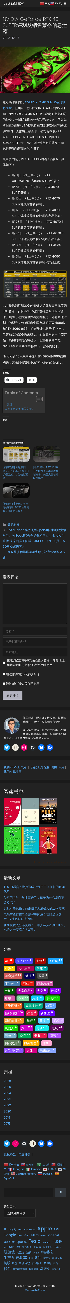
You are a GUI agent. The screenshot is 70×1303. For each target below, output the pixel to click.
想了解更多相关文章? (20, 409)
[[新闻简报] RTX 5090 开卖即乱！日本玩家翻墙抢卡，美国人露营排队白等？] (46, 454)
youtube (46, 1242)
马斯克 (45, 1269)
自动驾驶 (24, 1263)
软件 (7, 1268)
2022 (7, 1105)
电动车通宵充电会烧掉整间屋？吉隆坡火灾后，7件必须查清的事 (33, 916)
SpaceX (22, 1242)
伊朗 (17, 1247)
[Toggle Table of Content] (38, 399)
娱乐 (55, 990)
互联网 (55, 960)
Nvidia (43, 1235)
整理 (31, 1013)
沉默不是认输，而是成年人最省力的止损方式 (34, 908)
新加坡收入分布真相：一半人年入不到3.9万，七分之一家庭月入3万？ (35, 927)
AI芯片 (12, 1229)
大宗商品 (25, 990)
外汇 (9, 990)
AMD (20, 1229)
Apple (44, 1228)
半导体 (11, 983)
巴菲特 (57, 1247)
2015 (7, 1123)
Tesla (35, 1241)
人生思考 (25, 968)
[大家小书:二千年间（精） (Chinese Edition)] (30, 824)
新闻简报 (13, 1020)
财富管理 (31, 1043)
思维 (37, 998)
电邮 (31, 1258)
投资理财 (13, 1005)
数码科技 (14, 524)
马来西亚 (47, 1050)
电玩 (57, 1028)
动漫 (29, 975)
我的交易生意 (13, 772)
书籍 (40, 960)
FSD (56, 1229)
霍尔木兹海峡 (20, 1269)
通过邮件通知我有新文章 (22, 684)
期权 (58, 1020)
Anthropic (29, 1229)
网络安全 (57, 1258)
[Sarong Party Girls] (48, 852)
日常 (44, 1020)
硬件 (37, 1258)
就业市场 (47, 1247)
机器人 (11, 1028)
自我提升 (12, 1043)
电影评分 (58, 767)
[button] (60, 3)
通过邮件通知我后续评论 (22, 674)
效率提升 (33, 1005)
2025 (7, 1087)
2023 (7, 1099)
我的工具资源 (40, 767)
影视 (9, 998)
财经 (46, 1043)
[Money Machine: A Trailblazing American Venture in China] (48, 823)
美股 (39, 1035)
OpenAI (53, 1235)
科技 (10, 1035)
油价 (29, 1252)
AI (8, 960)
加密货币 (13, 975)
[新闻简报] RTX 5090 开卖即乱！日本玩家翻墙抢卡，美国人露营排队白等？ (45, 472)
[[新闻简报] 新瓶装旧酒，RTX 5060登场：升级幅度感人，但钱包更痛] (16, 454)
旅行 (31, 1020)
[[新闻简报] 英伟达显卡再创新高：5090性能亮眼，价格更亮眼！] (16, 490)
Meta (35, 1235)
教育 (50, 1005)
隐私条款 (10, 1154)
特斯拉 (47, 1252)
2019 (7, 1117)
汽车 (26, 1028)
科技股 (46, 1258)
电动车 (41, 1028)
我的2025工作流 (15, 767)
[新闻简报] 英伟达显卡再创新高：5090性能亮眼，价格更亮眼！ (16, 507)
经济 (25, 1035)
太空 (41, 990)
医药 (42, 975)
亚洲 (9, 968)
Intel (20, 1235)
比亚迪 (20, 1252)
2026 (7, 1081)
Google (10, 1235)
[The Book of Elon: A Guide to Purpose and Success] (12, 824)
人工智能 (9, 1247)
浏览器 (36, 1252)
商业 (28, 983)
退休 (31, 1050)
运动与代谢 (13, 1050)
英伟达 (47, 1263)
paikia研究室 (14, 3)
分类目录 (10, 1206)
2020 (7, 1111)
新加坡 (47, 1013)
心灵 (23, 998)
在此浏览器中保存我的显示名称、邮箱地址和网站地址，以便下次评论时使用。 (36, 662)
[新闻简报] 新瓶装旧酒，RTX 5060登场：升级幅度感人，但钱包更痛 (16, 472)
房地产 (52, 998)
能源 (55, 1035)
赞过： (11, 404)
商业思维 (44, 983)
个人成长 (24, 960)
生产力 (9, 1257)
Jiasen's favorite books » (49, 862)
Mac (26, 1235)
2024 (7, 1093)
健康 (41, 968)
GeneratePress (35, 1290)
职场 (14, 1263)
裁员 (55, 1263)
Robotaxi (9, 1242)
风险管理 (33, 1269)
